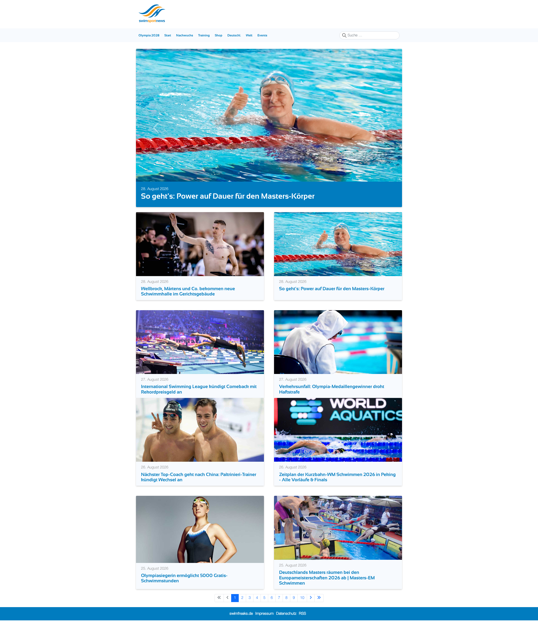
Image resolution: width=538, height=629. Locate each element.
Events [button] (262, 35)
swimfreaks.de (241, 613)
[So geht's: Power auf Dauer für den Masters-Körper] (338, 244)
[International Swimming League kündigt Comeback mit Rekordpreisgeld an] (200, 342)
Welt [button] (249, 35)
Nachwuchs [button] (184, 35)
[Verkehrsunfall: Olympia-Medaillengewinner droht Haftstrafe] (338, 342)
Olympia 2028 (148, 35)
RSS (302, 613)
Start (167, 35)
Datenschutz (286, 613)
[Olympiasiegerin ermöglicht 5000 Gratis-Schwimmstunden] (200, 529)
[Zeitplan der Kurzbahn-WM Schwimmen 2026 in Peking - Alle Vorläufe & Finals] (338, 429)
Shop (218, 35)
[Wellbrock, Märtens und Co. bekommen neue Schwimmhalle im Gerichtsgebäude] (200, 244)
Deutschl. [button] (234, 35)
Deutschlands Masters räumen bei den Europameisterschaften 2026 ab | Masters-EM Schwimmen (327, 578)
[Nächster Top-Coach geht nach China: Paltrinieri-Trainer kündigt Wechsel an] (200, 429)
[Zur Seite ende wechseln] (319, 598)
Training (204, 35)
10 (302, 598)
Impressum (264, 613)
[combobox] (369, 35)
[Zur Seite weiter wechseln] (311, 598)
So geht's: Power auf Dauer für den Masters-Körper (228, 196)
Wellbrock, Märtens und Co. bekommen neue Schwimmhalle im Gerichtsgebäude (188, 291)
